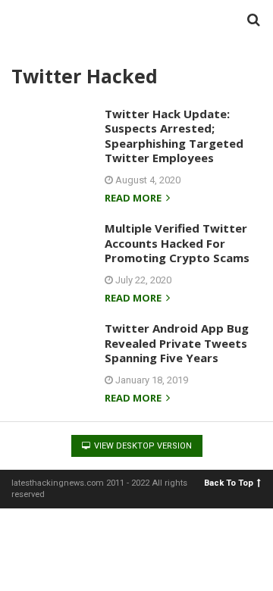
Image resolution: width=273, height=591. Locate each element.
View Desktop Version (142, 446)
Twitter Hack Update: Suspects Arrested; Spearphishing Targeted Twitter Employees (174, 136)
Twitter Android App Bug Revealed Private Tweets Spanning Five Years (177, 343)
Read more (134, 199)
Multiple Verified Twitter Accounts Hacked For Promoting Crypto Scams (177, 242)
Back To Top (228, 483)
